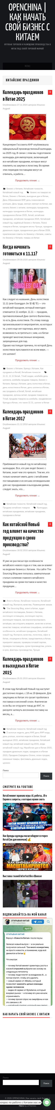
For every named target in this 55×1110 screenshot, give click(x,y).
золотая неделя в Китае (27, 736)
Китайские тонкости (33, 188)
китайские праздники (35, 511)
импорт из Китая (40, 204)
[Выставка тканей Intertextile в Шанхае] (27, 894)
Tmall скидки (27, 376)
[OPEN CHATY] (47, 1102)
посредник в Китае (18, 638)
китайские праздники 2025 (26, 219)
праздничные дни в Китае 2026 (35, 230)
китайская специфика (31, 627)
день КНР (29, 732)
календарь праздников (37, 207)
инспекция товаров (12, 620)
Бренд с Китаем (31, 368)
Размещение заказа (42, 604)
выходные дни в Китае (37, 196)
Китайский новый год (13, 192)
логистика (37, 635)
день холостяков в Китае (14, 387)
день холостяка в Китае (38, 383)
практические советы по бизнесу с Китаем (23, 234)
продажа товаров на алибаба (23, 399)
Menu (27, 66)
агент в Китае (31, 608)
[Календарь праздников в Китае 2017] (27, 446)
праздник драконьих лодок (15, 751)
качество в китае (43, 623)
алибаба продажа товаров (25, 380)
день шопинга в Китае (38, 387)
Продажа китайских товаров (16, 507)
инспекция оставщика (13, 616)
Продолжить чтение (27, 180)
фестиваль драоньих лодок (34, 759)
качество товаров (11, 627)
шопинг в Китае (41, 402)
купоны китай (20, 395)
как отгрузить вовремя (23, 623)
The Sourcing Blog (15, 608)
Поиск (6, 770)
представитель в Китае (40, 638)
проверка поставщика (13, 646)
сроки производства (34, 646)
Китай (31, 215)
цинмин (6, 763)
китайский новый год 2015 (26, 744)
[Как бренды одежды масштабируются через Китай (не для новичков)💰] (27, 857)
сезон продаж (42, 755)
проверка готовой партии (34, 642)
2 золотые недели (15, 732)
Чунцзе (36, 650)
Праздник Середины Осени (22, 755)
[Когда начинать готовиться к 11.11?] (27, 281)
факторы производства (21, 650)
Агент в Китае (13, 601)
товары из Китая (31, 238)
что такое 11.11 (26, 402)
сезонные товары (11, 759)
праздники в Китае (12, 515)
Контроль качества (23, 604)
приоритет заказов (12, 642)
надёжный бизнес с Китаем (27, 223)
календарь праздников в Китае (17, 211)
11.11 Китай (14, 376)
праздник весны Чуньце (30, 226)
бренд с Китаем (18, 383)
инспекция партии (33, 616)
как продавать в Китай (13, 391)
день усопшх (9, 736)
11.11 (5, 376)
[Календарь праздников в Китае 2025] (27, 127)
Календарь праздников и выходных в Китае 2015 (23, 666)
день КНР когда (42, 732)
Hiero (21, 1106)
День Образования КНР (14, 200)
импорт (27, 204)
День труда (17, 204)
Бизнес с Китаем (15, 188)
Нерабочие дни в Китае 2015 (38, 748)
